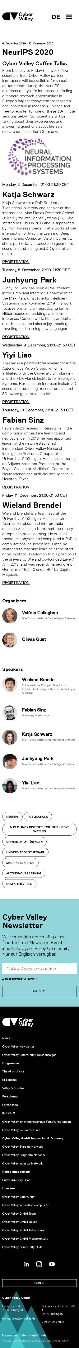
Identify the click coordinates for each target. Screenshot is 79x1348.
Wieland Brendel (39, 679)
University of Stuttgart (25, 852)
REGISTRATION (16, 262)
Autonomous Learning (23, 873)
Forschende (10, 1104)
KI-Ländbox (9, 1079)
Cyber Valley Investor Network (22, 1163)
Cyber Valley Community (18, 1196)
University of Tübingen (24, 841)
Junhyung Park (38, 758)
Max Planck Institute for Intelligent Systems (39, 829)
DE (56, 16)
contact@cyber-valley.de (19, 1318)
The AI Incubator (13, 1071)
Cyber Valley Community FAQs (22, 1247)
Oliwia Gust (34, 639)
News (6, 1038)
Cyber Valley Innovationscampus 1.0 (25, 1205)
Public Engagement (16, 1171)
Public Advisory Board (16, 1180)
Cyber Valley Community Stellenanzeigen (29, 1055)
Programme (10, 1063)
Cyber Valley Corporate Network (23, 1155)
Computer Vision (19, 883)
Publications (38, 816)
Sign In (39, 1282)
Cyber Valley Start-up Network (22, 1146)
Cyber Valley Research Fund (21, 1130)
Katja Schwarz (37, 734)
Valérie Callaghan (40, 612)
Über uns (9, 1188)
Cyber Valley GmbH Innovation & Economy (32, 1138)
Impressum (9, 1335)
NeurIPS (12, 816)
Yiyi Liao (30, 782)
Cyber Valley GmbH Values (19, 1221)
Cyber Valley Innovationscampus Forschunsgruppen (36, 1121)
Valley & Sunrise (13, 1088)
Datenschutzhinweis (20, 979)
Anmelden (40, 991)
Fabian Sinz (34, 709)
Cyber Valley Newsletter (18, 1046)
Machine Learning (20, 862)
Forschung (10, 1096)
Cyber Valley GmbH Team (19, 1213)
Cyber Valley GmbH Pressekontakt (25, 1238)
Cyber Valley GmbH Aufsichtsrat (23, 1230)
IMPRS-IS (8, 1113)
